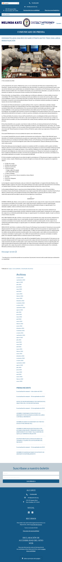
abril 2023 (18, 291)
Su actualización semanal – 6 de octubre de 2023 (29, 391)
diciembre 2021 (20, 328)
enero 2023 (19, 298)
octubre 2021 (19, 333)
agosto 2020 (19, 365)
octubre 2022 (19, 305)
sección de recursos (36, 524)
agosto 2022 (19, 310)
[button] (10, 3)
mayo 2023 (19, 289)
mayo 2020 (19, 372)
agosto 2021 (19, 337)
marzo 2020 (19, 376)
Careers (58, 23)
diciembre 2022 (20, 300)
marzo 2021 (19, 349)
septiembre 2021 (20, 335)
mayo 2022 (19, 316)
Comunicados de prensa (27, 268)
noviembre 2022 (20, 303)
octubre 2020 (19, 360)
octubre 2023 (19, 277)
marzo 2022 (19, 321)
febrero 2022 (19, 323)
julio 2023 (18, 284)
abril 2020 (18, 374)
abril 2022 (18, 319)
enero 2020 (19, 381)
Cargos (10, 268)
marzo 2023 (19, 293)
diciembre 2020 (20, 356)
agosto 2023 (19, 282)
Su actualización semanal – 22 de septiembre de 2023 (30, 408)
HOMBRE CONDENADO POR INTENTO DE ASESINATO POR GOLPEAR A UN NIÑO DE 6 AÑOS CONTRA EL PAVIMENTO (30, 415)
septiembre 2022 (20, 307)
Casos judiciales (16, 268)
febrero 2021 (19, 351)
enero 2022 (19, 326)
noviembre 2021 (20, 330)
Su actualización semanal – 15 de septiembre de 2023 (30, 447)
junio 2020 (19, 369)
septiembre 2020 (20, 363)
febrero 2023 (19, 296)
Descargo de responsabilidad (31, 531)
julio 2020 (18, 367)
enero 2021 (19, 353)
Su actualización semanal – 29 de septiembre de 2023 (30, 396)
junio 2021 (19, 342)
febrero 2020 (19, 379)
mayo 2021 (19, 344)
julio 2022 (18, 312)
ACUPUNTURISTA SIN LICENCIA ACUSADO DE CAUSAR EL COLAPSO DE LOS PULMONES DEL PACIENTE (29, 440)
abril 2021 (18, 346)
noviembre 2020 (20, 358)
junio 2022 (19, 314)
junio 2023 (19, 287)
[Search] (59, 14)
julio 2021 (18, 340)
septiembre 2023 (20, 280)
